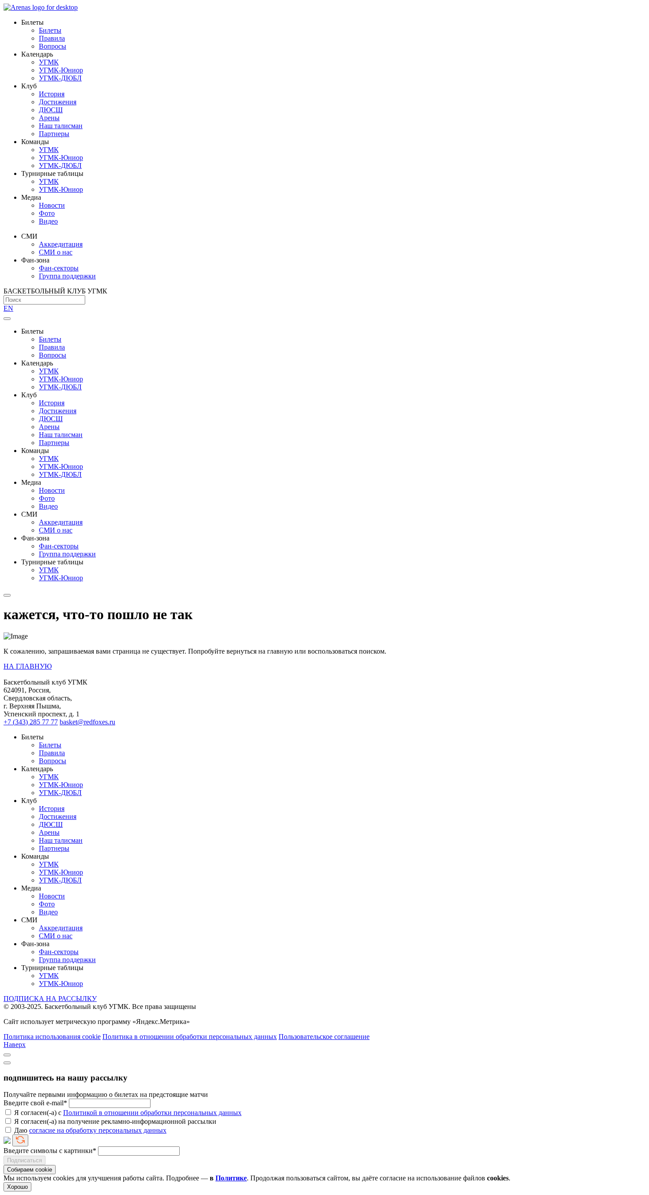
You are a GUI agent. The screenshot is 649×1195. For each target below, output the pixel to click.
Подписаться (24, 1160)
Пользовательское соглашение (324, 1036)
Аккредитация (61, 244)
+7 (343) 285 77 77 (31, 722)
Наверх (15, 1044)
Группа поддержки (67, 276)
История (51, 94)
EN (8, 308)
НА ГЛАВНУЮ (28, 666)
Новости (52, 205)
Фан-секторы (59, 268)
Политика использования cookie (52, 1036)
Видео (48, 221)
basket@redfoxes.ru (87, 722)
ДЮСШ (51, 110)
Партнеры (54, 133)
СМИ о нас (55, 252)
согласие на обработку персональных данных (97, 1130)
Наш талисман (61, 125)
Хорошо (17, 1187)
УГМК (49, 62)
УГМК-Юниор (61, 70)
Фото (47, 213)
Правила (52, 38)
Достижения (57, 102)
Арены (49, 118)
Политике (231, 1178)
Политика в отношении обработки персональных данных (189, 1036)
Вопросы (52, 46)
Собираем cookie (29, 1169)
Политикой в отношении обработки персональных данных (152, 1112)
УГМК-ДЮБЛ (60, 78)
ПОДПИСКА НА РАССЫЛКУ (50, 998)
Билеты (50, 30)
